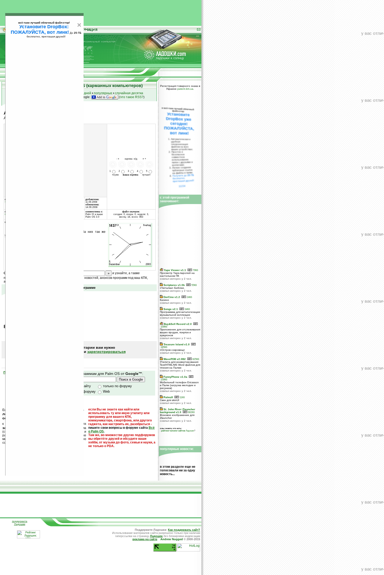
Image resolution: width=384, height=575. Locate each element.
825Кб (195, 359)
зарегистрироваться (106, 351)
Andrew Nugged (171, 539)
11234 (182, 186)
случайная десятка (129, 93)
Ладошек (177, 431)
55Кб (194, 285)
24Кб (189, 297)
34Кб (187, 309)
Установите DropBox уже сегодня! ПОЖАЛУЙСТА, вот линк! (179, 124)
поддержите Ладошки (19, 523)
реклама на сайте (144, 539)
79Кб (195, 270)
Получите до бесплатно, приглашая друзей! (183, 178)
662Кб (191, 412)
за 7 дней (84, 93)
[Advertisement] (101, 12)
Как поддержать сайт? (184, 529)
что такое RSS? (131, 97)
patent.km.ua (185, 88)
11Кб (182, 397)
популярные (103, 93)
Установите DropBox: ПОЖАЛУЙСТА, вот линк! (40, 29)
